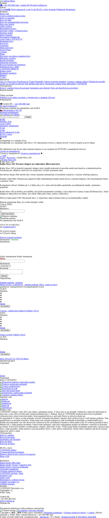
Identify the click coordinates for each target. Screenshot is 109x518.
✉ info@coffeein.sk (38, 5)
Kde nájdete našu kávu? (35, 84)
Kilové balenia (6, 35)
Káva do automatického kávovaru (14, 22)
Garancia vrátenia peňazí (77, 81)
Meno (2, 259)
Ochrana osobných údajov (11, 471)
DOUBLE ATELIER (87, 517)
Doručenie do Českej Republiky (30, 81)
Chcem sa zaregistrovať (10, 151)
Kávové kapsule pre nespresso (12, 65)
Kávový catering (7, 88)
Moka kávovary (6, 48)
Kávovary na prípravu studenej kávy (15, 56)
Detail (2, 304)
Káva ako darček (7, 24)
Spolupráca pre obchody (40, 88)
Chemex (3, 52)
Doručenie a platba (53, 84)
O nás (33, 9)
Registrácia (70, 9)
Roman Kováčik (68, 517)
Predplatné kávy (7, 41)
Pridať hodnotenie (24, 256)
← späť (3, 155)
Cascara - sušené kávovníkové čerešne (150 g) (19, 311)
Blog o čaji (4, 456)
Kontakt (52, 9)
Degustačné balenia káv (10, 37)
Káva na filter (5, 20)
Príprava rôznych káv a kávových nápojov (17, 454)
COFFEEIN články (8, 450)
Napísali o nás (6, 475)
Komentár (4, 268)
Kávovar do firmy (70, 88)
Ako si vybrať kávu (8, 81)
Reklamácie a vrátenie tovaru (12, 480)
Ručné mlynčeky (7, 60)
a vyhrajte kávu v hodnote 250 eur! (27, 97)
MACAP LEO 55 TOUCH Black (14, 359)
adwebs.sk (44, 517)
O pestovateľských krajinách (12, 452)
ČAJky (3, 77)
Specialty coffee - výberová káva (14, 31)
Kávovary (4, 43)
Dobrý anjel (5, 477)
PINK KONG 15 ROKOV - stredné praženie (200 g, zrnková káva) (28, 285)
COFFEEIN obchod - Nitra (11, 473)
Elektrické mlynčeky (8, 62)
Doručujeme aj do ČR (11, 110)
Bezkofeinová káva (8, 28)
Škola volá (4, 14)
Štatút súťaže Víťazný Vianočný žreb (15, 465)
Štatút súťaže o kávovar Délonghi (14, 467)
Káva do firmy (57, 88)
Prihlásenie (61, 9)
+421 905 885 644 (22, 104)
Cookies (90, 513)
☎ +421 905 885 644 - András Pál (15, 5)
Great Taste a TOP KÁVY (11, 39)
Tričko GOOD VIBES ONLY (13, 335)
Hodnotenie (5, 263)
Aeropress (4, 45)
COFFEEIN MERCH (9, 69)
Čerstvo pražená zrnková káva (12, 16)
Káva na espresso (7, 18)
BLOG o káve (42, 9)
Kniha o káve (5, 71)
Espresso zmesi (6, 33)
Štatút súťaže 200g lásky (10, 463)
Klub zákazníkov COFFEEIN (74, 84)
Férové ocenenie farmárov (55, 81)
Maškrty (3, 75)
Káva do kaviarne (21, 88)
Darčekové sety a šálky (9, 67)
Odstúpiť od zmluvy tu (9, 482)
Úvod (2, 9)
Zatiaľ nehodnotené (8, 256)
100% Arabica (6, 26)
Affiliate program (7, 484)
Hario (2, 54)
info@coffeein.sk (7, 501)
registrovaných (9, 227)
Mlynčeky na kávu (8, 58)
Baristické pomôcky (8, 73)
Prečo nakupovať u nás (20, 9)
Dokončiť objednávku (9, 126)
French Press (5, 50)
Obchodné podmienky (9, 469)
